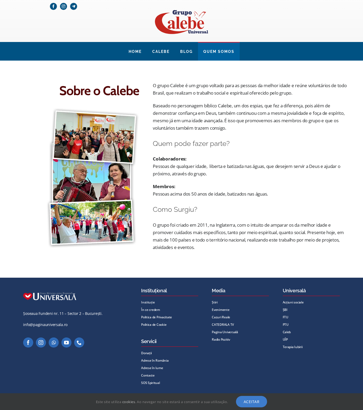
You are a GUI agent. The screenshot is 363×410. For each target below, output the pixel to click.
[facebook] (53, 6)
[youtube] (66, 342)
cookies (128, 401)
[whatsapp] (54, 342)
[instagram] (63, 6)
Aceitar (252, 401)
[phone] (79, 342)
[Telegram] (73, 6)
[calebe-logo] (181, 12)
